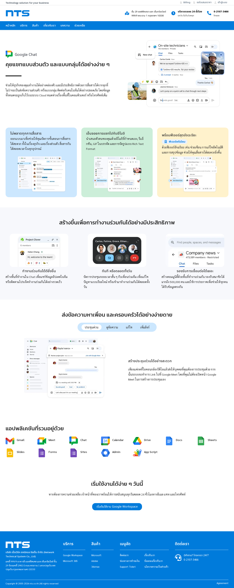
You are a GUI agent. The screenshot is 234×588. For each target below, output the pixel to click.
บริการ (23, 25)
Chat (83, 439)
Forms (53, 451)
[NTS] (18, 13)
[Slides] (10, 452)
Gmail (20, 439)
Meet (52, 439)
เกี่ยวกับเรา (49, 25)
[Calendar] (105, 441)
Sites (83, 451)
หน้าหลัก (10, 25)
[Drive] (137, 441)
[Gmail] (10, 441)
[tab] (92, 327)
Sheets (212, 439)
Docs (179, 439)
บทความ (65, 25)
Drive (147, 439)
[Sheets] (201, 441)
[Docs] (169, 441)
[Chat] (73, 441)
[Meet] (41, 441)
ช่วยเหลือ (79, 25)
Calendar (118, 439)
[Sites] (73, 452)
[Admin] (105, 452)
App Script (150, 451)
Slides (21, 451)
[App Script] (137, 452)
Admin (116, 451)
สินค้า (35, 25)
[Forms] (41, 452)
